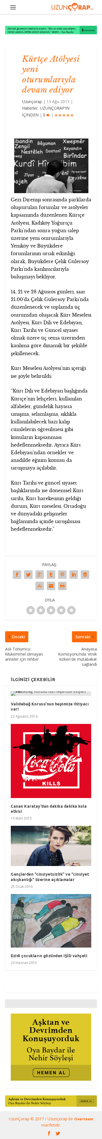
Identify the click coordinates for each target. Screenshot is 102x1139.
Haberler (30, 108)
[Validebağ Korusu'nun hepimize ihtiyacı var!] (51, 693)
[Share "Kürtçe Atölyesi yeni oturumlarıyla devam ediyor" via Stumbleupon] (39, 586)
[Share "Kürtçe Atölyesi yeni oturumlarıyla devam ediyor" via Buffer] (85, 574)
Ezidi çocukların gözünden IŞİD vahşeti (49, 956)
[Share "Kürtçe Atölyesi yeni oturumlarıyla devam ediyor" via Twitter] (28, 574)
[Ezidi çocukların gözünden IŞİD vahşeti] (51, 921)
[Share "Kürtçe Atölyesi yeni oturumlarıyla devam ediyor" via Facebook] (17, 574)
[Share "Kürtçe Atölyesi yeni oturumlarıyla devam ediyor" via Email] (51, 586)
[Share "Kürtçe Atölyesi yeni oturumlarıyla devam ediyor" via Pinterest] (62, 574)
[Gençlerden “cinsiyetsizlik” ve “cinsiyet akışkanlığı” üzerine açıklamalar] (51, 846)
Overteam (83, 1118)
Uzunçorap (32, 101)
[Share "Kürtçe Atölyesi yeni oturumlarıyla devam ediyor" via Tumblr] (51, 574)
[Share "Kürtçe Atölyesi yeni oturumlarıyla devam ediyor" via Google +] (39, 574)
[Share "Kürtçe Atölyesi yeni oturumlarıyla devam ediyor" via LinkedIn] (73, 574)
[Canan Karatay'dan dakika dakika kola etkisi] (51, 761)
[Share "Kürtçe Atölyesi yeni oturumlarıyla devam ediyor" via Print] (62, 586)
